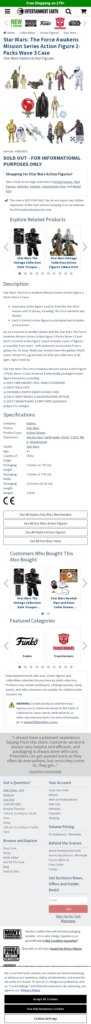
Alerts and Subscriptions (63, 799)
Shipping (54, 818)
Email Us (8, 795)
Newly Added (11, 857)
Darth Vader (52, 437)
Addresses (54, 809)
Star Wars (33, 428)
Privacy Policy (30, 990)
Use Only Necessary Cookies (45, 1009)
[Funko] (45, 23)
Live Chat (8, 799)
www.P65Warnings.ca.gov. (41, 722)
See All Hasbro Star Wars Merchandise (46, 514)
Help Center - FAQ (13, 790)
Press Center (56, 864)
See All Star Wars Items (45, 541)
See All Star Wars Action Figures (45, 523)
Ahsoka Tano (35, 437)
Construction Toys (54, 186)
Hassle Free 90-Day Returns (66, 949)
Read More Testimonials (45, 771)
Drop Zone (9, 848)
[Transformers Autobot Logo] (60, 23)
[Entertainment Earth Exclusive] (31, 23)
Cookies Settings (45, 1018)
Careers (53, 869)
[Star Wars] (74, 23)
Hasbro (31, 423)
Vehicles (22, 186)
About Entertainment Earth (65, 851)
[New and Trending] (16, 23)
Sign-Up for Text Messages (68, 918)
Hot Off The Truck (13, 862)
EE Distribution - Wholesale (65, 834)
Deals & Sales (11, 871)
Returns (53, 795)
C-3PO (74, 437)
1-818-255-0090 (12, 804)
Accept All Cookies (45, 999)
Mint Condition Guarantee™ (61, 941)
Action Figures (62, 182)
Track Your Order (59, 790)
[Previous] (6, 23)
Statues (35, 186)
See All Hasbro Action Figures (45, 532)
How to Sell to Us (59, 860)
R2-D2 (65, 437)
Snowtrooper (38, 442)
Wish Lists (54, 804)
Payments (55, 813)
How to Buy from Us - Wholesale (68, 855)
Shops (7, 853)
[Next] (85, 23)
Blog (6, 867)
